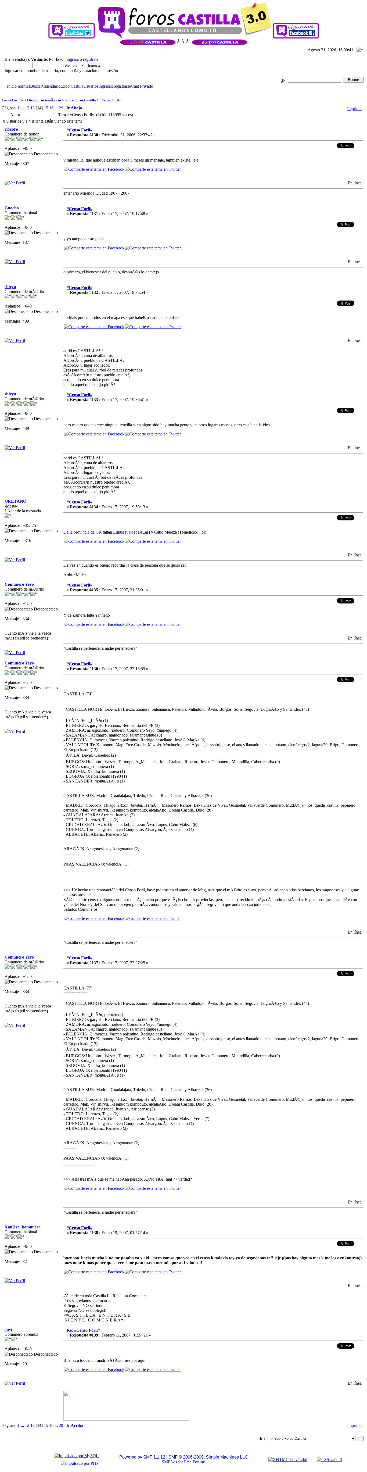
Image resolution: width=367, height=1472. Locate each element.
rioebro (11, 129)
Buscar (36, 86)
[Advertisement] (100, 91)
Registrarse (121, 86)
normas (24, 86)
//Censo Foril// (110, 100)
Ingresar (105, 86)
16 (51, 108)
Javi (8, 1329)
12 (27, 108)
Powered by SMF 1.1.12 (142, 1457)
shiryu (10, 286)
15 (46, 108)
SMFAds (169, 1462)
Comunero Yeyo (19, 584)
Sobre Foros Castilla (80, 100)
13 (32, 108)
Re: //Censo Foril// (83, 1330)
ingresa (73, 59)
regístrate (90, 59)
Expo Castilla (71, 86)
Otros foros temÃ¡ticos (44, 100)
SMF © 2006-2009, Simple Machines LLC (208, 1457)
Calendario (51, 86)
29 (61, 108)
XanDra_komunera (23, 1227)
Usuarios (90, 86)
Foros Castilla (13, 100)
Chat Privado (142, 86)
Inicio (12, 86)
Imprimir (354, 108)
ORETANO (15, 501)
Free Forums (195, 1462)
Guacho (12, 208)
